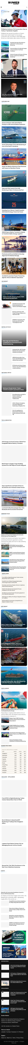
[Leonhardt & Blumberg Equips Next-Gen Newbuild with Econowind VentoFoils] (14, 498)
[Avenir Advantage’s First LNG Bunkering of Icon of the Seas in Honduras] (14, 134)
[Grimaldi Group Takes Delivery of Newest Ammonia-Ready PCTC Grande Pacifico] (5, 561)
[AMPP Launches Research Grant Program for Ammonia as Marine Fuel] (5, 554)
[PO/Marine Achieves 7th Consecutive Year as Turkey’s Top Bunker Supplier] (14, 18)
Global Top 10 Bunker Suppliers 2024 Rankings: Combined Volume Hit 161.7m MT (18, 1001)
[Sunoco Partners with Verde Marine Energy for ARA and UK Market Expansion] (14, 113)
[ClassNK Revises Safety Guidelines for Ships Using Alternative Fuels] (5, 903)
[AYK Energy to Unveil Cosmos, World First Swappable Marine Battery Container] (14, 431)
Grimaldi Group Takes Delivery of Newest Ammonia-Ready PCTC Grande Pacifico (17, 561)
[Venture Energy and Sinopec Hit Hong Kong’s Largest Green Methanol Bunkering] (5, 55)
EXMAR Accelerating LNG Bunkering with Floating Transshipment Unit (19, 321)
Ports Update (5, 688)
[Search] (26, 7)
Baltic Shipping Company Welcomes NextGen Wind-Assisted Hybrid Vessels (12, 644)
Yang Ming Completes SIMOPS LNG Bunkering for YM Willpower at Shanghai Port (12, 662)
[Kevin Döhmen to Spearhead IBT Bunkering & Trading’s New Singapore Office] (14, 810)
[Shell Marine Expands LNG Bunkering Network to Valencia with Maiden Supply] (7, 305)
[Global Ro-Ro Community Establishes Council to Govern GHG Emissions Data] (14, 883)
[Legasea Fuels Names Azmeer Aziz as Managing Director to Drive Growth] (14, 833)
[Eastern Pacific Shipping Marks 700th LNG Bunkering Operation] (14, 292)
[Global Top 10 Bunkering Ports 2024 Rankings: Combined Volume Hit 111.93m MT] (5, 994)
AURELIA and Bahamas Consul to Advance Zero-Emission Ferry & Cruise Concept (17, 924)
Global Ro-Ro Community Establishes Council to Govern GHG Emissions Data (12, 893)
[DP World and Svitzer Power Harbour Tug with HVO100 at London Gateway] (7, 366)
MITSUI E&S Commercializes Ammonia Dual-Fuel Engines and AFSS (17, 546)
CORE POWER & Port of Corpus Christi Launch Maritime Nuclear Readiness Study (17, 727)
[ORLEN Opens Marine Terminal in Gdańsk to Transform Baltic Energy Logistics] (14, 222)
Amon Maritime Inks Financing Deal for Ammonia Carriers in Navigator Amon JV (17, 568)
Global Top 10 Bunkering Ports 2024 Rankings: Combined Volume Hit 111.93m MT (18, 993)
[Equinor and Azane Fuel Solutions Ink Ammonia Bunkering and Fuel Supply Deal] (14, 525)
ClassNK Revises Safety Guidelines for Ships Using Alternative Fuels (17, 902)
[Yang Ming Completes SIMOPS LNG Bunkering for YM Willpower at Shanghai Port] (14, 657)
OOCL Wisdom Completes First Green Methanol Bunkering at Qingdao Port (19, 404)
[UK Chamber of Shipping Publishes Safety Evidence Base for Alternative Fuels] (5, 975)
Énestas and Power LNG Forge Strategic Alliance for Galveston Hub (19, 313)
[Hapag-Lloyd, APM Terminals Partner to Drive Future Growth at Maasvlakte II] (5, 720)
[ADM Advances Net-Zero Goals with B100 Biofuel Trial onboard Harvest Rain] (7, 358)
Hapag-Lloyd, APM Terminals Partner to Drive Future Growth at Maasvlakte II (17, 719)
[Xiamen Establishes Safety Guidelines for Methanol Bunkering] (5, 742)
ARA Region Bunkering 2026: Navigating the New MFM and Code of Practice (18, 1009)
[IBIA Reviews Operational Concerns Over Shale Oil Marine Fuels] (5, 983)
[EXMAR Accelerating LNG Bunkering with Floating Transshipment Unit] (7, 321)
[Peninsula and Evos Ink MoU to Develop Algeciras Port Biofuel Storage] (14, 244)
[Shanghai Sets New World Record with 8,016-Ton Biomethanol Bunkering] (5, 43)
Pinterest (21, 1032)
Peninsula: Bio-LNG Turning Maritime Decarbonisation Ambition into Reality (19, 351)
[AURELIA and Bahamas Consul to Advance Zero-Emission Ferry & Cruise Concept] (5, 924)
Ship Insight (4, 606)
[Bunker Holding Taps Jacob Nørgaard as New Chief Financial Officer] (14, 68)
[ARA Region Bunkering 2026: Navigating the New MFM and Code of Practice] (5, 1010)
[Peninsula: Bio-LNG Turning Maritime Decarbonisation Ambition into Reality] (7, 351)
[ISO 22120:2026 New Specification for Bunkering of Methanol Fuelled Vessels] (5, 967)
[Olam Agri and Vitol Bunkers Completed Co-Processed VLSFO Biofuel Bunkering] (14, 338)
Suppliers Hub (5, 101)
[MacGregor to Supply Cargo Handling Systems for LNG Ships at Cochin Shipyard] (14, 453)
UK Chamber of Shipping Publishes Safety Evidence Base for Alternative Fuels (18, 974)
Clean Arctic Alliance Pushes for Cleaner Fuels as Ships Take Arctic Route (17, 910)
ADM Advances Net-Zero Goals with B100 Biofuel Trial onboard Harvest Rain (19, 359)
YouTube (8, 1032)
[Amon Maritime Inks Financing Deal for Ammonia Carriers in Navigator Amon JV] (5, 569)
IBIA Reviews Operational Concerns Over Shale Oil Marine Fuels (18, 982)
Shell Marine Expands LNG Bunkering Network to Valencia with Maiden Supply (19, 305)
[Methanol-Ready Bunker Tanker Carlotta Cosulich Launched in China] (14, 383)
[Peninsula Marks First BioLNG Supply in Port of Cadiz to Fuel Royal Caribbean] (5, 49)
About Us (3, 1037)
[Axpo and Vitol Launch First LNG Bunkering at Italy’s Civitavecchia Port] (14, 178)
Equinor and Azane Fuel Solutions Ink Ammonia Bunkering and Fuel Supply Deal (12, 535)
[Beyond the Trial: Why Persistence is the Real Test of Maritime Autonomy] (14, 855)
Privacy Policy (19, 1037)
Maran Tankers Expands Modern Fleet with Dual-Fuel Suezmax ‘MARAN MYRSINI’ (13, 625)
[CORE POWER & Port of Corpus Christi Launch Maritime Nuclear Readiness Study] (5, 727)
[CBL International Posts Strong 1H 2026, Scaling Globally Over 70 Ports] (14, 88)
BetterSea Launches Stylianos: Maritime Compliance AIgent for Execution (16, 917)
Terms (14, 1037)
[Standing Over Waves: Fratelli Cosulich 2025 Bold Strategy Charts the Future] (14, 200)
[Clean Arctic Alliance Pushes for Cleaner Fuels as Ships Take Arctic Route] (5, 910)
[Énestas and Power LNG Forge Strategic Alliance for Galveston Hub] (7, 313)
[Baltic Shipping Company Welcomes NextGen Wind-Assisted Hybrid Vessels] (14, 638)
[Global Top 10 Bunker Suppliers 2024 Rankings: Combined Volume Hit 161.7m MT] (5, 1002)
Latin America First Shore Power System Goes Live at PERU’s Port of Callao (17, 734)
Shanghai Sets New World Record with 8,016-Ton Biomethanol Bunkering (17, 44)
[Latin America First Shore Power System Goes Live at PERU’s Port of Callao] (5, 734)
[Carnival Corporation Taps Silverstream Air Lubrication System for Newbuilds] (14, 676)
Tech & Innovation (6, 420)
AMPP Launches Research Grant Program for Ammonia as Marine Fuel (17, 554)
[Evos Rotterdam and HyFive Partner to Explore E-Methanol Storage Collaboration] (7, 396)
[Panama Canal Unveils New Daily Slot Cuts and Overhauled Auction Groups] (14, 700)
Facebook (14, 1032)
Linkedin (3, 1032)
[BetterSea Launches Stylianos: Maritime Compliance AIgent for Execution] (5, 917)
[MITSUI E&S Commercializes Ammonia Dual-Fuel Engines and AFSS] (5, 547)
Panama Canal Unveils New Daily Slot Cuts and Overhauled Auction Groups (12, 710)
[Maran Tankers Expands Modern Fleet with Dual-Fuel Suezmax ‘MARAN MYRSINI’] (14, 619)
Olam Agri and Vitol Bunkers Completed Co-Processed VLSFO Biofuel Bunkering (12, 342)
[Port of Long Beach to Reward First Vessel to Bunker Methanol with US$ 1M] (7, 412)
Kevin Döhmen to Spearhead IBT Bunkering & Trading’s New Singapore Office (12, 821)
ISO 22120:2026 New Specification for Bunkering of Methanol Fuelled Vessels (18, 966)
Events (3, 870)
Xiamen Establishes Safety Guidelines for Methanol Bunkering (17, 740)
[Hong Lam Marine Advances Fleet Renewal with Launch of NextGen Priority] (14, 156)
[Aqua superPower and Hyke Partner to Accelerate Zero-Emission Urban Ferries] (14, 475)
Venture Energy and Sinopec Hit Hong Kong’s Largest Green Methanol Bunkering (18, 55)
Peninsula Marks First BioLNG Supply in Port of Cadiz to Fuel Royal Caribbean (18, 50)
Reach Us (9, 1037)
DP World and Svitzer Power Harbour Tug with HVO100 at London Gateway (19, 367)
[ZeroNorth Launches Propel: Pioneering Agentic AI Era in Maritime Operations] (14, 266)
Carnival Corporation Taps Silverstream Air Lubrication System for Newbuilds (13, 682)
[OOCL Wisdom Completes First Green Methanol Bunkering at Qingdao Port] (7, 404)
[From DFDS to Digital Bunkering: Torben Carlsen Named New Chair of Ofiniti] (14, 788)
